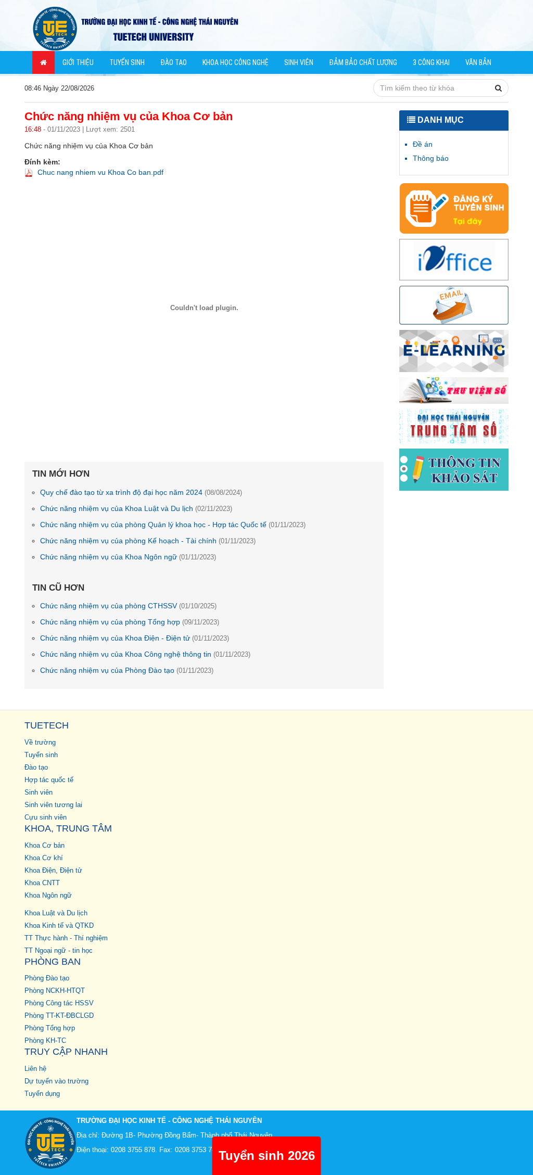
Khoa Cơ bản (44, 845)
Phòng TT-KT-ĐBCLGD (59, 1015)
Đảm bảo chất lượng (363, 62)
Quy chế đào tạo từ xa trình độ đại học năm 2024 (141, 492)
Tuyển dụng (42, 1093)
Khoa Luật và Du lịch (55, 913)
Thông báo (431, 158)
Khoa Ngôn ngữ (48, 895)
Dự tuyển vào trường (56, 1081)
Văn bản (478, 62)
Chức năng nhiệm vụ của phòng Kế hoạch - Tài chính (148, 541)
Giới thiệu (78, 62)
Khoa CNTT (42, 883)
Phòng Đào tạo (46, 978)
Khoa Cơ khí (43, 858)
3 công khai (431, 62)
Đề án (423, 144)
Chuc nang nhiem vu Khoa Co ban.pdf (100, 172)
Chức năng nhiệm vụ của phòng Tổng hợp (129, 622)
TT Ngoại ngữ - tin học (58, 950)
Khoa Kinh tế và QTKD (59, 925)
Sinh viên (298, 62)
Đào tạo (173, 62)
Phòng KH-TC (45, 1040)
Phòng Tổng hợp (49, 1028)
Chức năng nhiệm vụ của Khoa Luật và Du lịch (136, 508)
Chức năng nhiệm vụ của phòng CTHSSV (128, 606)
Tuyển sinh (127, 62)
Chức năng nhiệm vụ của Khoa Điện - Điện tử (134, 638)
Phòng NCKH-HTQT (54, 990)
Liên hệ (35, 1068)
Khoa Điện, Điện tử (53, 870)
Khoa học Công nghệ (235, 62)
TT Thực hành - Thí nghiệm (66, 938)
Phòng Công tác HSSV (59, 1003)
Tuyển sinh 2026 (267, 1155)
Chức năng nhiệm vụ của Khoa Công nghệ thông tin (145, 654)
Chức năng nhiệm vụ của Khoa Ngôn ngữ (128, 557)
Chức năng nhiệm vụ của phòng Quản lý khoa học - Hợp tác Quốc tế (173, 524)
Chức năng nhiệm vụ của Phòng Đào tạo (126, 670)
